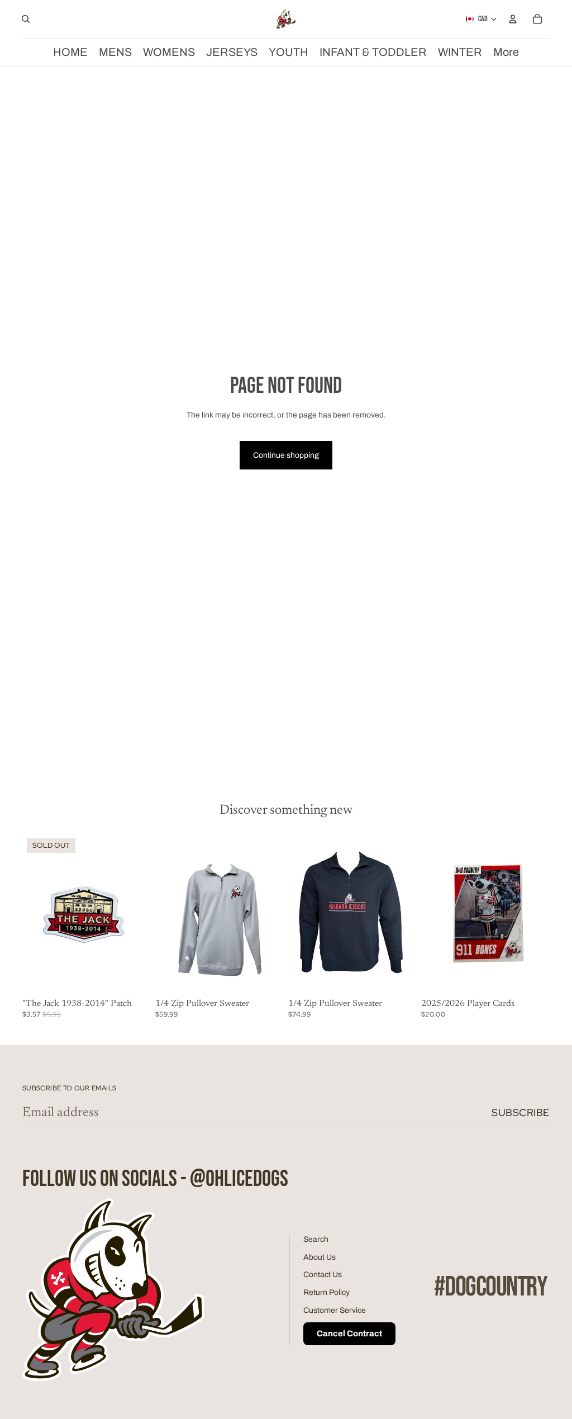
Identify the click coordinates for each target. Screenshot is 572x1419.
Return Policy (326, 1292)
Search (315, 1239)
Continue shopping (286, 455)
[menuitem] (506, 52)
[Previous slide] (429, 913)
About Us (319, 1257)
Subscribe (521, 1112)
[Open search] (25, 19)
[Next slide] (541, 913)
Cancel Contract (349, 1333)
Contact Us (322, 1274)
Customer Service (334, 1310)
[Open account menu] (512, 19)
